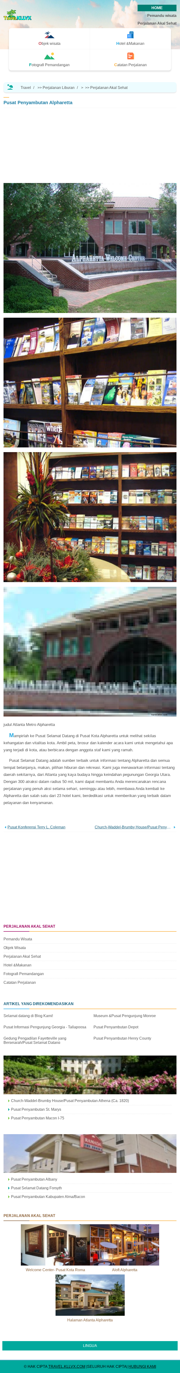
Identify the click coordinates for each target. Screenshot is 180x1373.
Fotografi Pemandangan (24, 974)
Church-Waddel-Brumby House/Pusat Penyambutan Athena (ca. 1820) (133, 827)
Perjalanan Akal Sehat (157, 23)
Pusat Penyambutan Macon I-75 (37, 1118)
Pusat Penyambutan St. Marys (36, 1109)
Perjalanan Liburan (59, 88)
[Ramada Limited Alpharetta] (90, 1153)
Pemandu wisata (161, 16)
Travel (26, 88)
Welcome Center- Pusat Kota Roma (55, 1270)
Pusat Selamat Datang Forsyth (36, 1188)
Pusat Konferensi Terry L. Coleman (36, 827)
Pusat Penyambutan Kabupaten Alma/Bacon (48, 1197)
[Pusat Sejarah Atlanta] (90, 1075)
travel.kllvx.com (66, 1367)
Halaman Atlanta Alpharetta (90, 1320)
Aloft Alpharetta (124, 1270)
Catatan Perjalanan (20, 982)
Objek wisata (15, 948)
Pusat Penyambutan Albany (34, 1179)
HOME (157, 8)
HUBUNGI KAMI (142, 1367)
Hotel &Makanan (17, 965)
